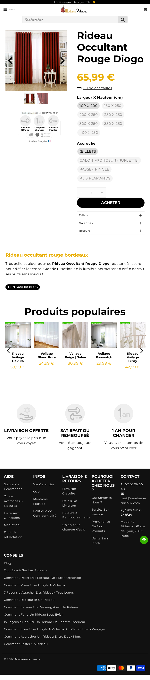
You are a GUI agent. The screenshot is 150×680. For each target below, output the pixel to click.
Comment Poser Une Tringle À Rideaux (34, 585)
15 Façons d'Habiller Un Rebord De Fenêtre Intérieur (45, 622)
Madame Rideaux (27, 659)
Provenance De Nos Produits (101, 526)
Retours (84, 230)
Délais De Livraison (69, 503)
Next (62, 60)
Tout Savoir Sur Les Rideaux (25, 570)
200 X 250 (88, 115)
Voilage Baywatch (104, 355)
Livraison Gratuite (69, 491)
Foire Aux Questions (12, 515)
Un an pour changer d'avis (73, 527)
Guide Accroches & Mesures (13, 501)
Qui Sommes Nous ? (102, 500)
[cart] (145, 9)
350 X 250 (113, 123)
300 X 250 (88, 123)
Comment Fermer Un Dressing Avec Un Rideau (41, 607)
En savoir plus (24, 287)
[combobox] (75, 19)
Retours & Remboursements (75, 515)
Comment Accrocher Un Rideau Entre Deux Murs (42, 636)
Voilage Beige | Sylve (75, 355)
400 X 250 (88, 132)
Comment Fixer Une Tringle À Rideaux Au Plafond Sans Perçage (54, 629)
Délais (83, 215)
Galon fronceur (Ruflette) (109, 160)
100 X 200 (88, 106)
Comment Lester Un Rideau (26, 644)
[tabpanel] (29, 98)
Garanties (86, 223)
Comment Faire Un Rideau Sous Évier (33, 614)
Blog (7, 563)
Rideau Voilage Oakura (18, 357)
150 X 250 (112, 106)
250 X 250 (113, 115)
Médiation (12, 525)
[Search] (123, 19)
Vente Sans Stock (100, 541)
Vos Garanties (43, 484)
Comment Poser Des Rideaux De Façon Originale (42, 578)
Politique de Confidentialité (44, 513)
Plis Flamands (95, 178)
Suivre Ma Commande (13, 486)
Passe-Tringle (94, 169)
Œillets (87, 151)
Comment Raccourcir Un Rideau (29, 600)
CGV (36, 492)
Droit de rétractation (13, 534)
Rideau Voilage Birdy (133, 357)
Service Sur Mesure (100, 512)
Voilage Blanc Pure (47, 355)
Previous (10, 60)
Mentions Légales (40, 501)
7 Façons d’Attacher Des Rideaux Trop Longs (39, 592)
